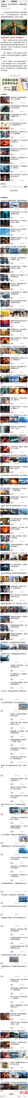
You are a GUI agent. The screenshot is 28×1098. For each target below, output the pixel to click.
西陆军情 (14, 1)
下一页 (18, 75)
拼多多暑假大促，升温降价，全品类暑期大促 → (13, 37)
